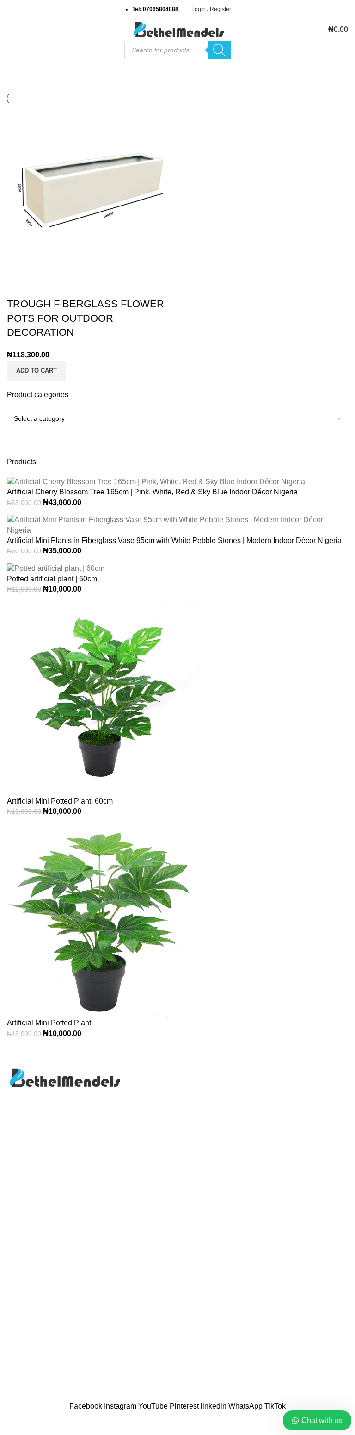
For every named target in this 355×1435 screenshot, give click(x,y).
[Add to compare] (18, 285)
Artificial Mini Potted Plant (49, 1023)
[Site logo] (177, 29)
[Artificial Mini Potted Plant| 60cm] (104, 698)
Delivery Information (273, 1256)
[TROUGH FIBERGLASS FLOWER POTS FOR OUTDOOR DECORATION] (91, 189)
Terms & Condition (270, 1325)
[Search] (219, 50)
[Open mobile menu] (10, 29)
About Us (22, 1256)
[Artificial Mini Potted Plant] (104, 920)
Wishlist (20, 1325)
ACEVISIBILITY (262, 1394)
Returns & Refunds (271, 1307)
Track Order (26, 1307)
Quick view (43, 285)
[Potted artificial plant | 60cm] (55, 568)
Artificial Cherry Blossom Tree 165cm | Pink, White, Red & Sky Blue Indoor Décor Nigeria (152, 492)
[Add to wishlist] (68, 285)
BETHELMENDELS (153, 1394)
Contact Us (25, 1273)
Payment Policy (266, 1290)
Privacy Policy (30, 1290)
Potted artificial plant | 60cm (52, 579)
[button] (36, 371)
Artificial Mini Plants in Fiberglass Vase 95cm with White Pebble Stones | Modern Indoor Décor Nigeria (174, 540)
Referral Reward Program (49, 1342)
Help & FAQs (261, 1273)
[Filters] (11, 1423)
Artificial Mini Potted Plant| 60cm (60, 801)
